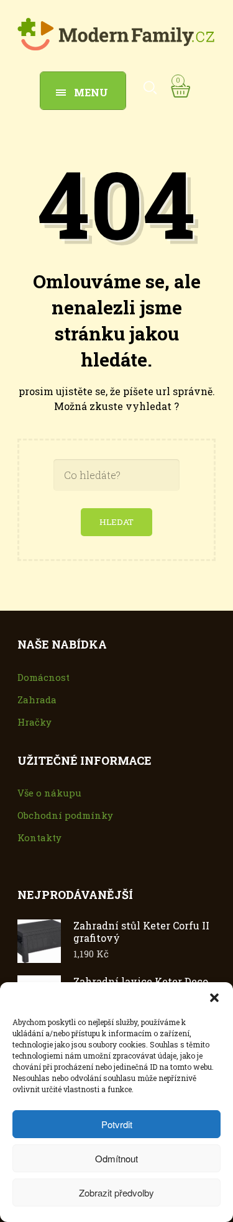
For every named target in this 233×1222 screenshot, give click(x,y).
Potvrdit (116, 1124)
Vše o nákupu (49, 793)
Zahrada (37, 699)
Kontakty (39, 837)
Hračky (34, 722)
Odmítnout (116, 1158)
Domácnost (43, 677)
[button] (214, 998)
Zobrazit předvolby (116, 1192)
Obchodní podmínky (65, 815)
